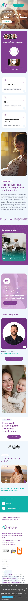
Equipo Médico (5, 566)
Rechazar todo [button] (20, 597)
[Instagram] (12, 527)
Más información (11, 594)
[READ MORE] (24, 91)
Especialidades (5, 564)
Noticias (4, 568)
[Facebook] (9, 527)
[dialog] (14, 592)
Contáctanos (6, 21)
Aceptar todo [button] (7, 597)
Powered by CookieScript (6, 599)
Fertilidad (6, 466)
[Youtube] (15, 527)
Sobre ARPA (4, 562)
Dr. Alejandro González (9, 353)
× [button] (26, 585)
